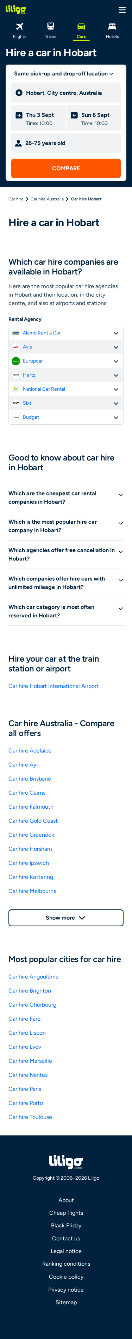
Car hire (16, 199)
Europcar (33, 361)
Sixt (27, 403)
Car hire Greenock (31, 834)
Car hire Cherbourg (32, 1004)
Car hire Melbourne (32, 891)
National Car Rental (44, 389)
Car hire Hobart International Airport (53, 686)
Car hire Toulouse (30, 1117)
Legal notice (66, 1251)
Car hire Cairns (26, 792)
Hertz (29, 375)
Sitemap (66, 1302)
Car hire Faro (24, 1018)
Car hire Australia (47, 199)
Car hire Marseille (30, 1061)
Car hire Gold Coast (33, 820)
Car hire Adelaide (30, 750)
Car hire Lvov (24, 1046)
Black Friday (66, 1225)
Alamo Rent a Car (42, 333)
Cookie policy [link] (66, 1276)
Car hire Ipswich (28, 863)
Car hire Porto (25, 1103)
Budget (31, 417)
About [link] (66, 1200)
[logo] (16, 9)
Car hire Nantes (28, 1075)
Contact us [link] (66, 1238)
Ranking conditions (66, 1263)
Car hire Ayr (23, 764)
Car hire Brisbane (29, 778)
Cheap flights (66, 1212)
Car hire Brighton (29, 990)
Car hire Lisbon (27, 1032)
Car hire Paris (24, 1089)
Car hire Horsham (30, 849)
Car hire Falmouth (31, 806)
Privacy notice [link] (66, 1289)
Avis (27, 347)
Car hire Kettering (30, 877)
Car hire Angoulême (33, 976)
